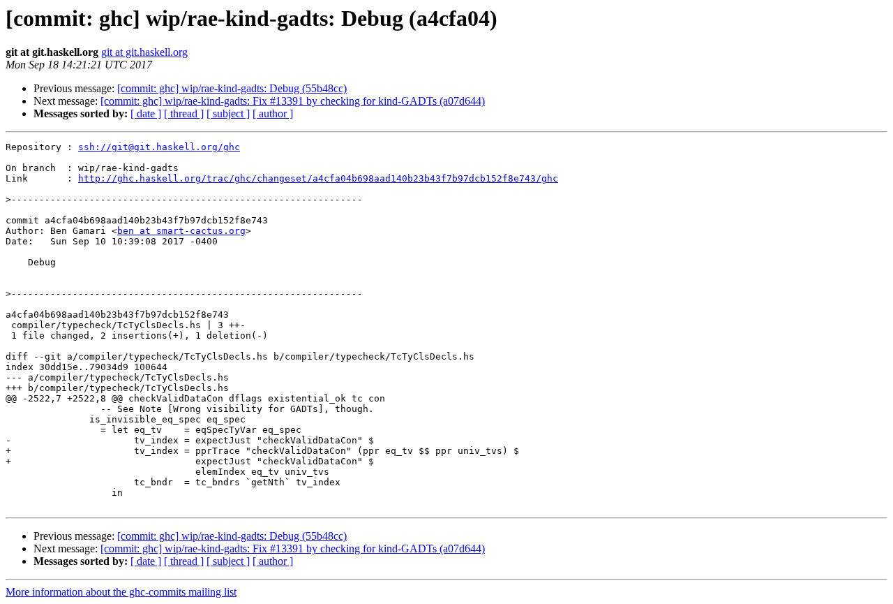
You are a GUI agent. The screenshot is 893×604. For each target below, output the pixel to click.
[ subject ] (228, 113)
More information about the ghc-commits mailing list (121, 592)
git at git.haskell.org (144, 52)
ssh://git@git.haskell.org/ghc (159, 147)
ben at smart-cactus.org (181, 231)
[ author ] (273, 113)
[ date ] (145, 113)
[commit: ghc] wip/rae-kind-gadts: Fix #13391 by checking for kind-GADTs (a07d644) (292, 101)
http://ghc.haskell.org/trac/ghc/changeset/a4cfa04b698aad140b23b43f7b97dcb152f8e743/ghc (318, 178)
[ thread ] (184, 113)
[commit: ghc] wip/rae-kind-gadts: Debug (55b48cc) (232, 88)
